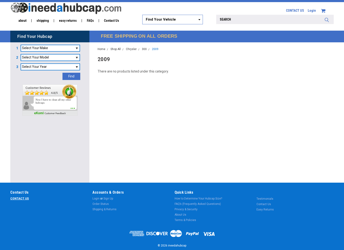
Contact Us (111, 20)
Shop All (115, 49)
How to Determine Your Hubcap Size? (198, 198)
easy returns (68, 20)
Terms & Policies (185, 220)
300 (144, 49)
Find (71, 76)
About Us (180, 214)
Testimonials (264, 198)
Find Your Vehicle (161, 19)
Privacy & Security (186, 209)
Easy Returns (265, 209)
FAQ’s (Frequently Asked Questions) (198, 204)
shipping (43, 20)
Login (312, 10)
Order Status (100, 204)
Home (101, 49)
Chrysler (131, 49)
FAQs (90, 20)
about (22, 20)
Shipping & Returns (104, 209)
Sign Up (108, 198)
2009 (155, 49)
